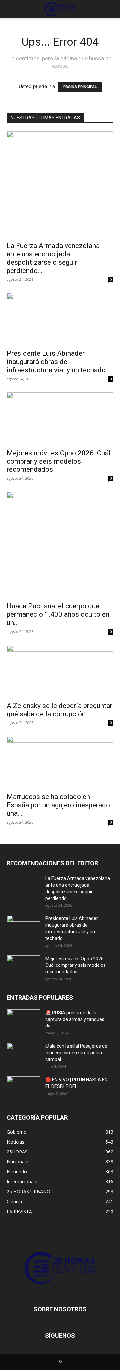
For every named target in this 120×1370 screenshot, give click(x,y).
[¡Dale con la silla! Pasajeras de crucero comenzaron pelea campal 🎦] (23, 1054)
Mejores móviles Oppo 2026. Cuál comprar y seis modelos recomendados (59, 461)
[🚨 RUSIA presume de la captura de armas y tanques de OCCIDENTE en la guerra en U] (23, 1020)
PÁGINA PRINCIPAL (80, 86)
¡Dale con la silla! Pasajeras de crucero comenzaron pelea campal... (76, 1052)
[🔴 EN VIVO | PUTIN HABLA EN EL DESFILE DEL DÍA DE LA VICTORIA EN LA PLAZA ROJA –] (23, 1087)
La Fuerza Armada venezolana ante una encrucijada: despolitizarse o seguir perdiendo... (53, 258)
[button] (11, 9)
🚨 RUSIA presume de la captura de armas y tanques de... (74, 1019)
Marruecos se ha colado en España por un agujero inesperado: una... (59, 805)
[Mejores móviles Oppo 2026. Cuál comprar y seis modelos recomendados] (60, 418)
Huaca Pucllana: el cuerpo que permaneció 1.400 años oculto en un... (58, 614)
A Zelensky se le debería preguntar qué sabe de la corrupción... (59, 710)
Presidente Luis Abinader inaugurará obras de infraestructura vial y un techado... (59, 361)
